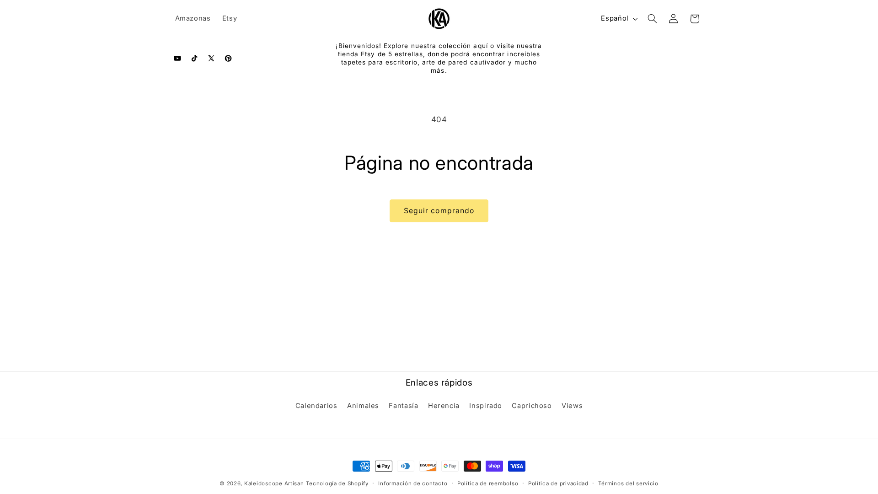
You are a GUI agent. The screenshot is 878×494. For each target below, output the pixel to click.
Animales (363, 406)
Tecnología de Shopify (337, 483)
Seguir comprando (439, 210)
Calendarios (316, 406)
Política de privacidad (558, 483)
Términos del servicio (628, 483)
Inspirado (485, 406)
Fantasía (403, 406)
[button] (652, 18)
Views (572, 406)
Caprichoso (531, 406)
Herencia (444, 406)
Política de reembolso (487, 483)
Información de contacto (412, 483)
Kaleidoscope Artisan (274, 483)
